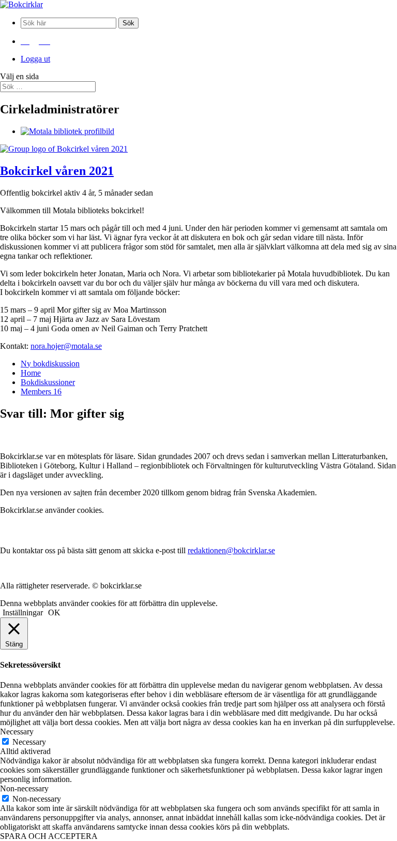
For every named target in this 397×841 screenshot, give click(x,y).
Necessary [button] (17, 731)
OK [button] (54, 612)
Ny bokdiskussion (50, 363)
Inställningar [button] (23, 612)
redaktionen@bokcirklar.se (231, 550)
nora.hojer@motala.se (66, 346)
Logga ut (35, 58)
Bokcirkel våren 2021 (57, 171)
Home (31, 372)
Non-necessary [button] (24, 788)
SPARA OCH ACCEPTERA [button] (49, 836)
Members (41, 391)
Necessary (29, 741)
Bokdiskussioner (48, 382)
